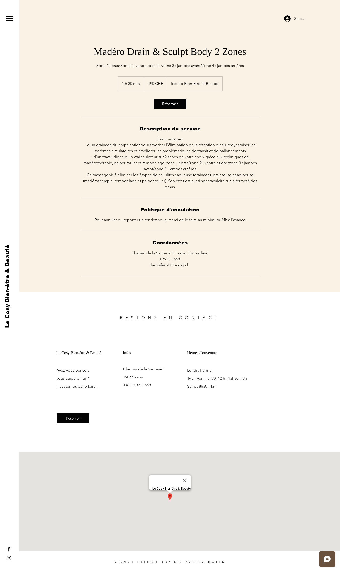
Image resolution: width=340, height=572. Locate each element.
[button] (9, 18)
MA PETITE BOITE (200, 561)
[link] (170, 104)
